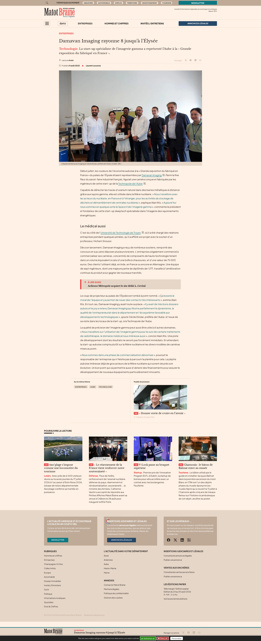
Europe (47, 572)
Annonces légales (121, 540)
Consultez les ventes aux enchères (179, 572)
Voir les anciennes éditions (175, 598)
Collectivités (50, 568)
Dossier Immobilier (52, 581)
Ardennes (108, 560)
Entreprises (85, 23)
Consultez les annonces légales (178, 555)
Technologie (105, 387)
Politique (48, 594)
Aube (92, 387)
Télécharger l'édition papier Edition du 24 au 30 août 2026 (177, 591)
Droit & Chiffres (51, 606)
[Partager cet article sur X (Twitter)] (186, 60)
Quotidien (48, 602)
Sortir (46, 589)
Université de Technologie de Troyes (121, 232)
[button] (47, 23)
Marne (107, 572)
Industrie (88, 3)
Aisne (106, 555)
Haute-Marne (110, 568)
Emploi (118, 3)
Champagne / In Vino (53, 564)
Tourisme (166, 3)
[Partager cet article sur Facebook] (190, 60)
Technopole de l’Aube (130, 183)
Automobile (104, 3)
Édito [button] (63, 23)
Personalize (176, 638)
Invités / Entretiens (152, 23)
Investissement (149, 3)
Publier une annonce (173, 560)
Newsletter (197, 3)
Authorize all (148, 638)
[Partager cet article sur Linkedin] (195, 60)
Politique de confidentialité (116, 593)
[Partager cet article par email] (200, 60)
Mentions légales (111, 589)
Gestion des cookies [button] (113, 597)
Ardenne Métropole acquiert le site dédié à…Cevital (117, 286)
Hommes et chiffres (116, 23)
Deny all (163, 638)
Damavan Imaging (152, 175)
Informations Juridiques (54, 598)
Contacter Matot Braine (114, 585)
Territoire (132, 3)
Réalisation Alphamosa (94, 615)
